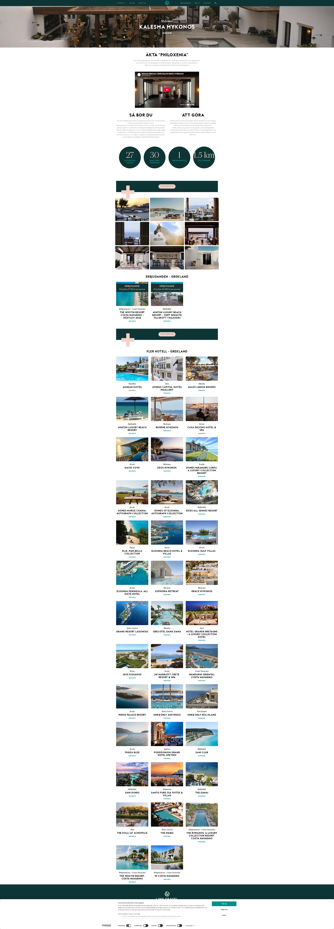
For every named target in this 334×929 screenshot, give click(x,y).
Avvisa (224, 915)
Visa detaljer (189, 925)
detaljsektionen (177, 921)
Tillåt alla (224, 904)
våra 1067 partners (128, 905)
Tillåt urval (224, 909)
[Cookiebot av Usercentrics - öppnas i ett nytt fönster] (106, 925)
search (215, 3)
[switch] (145, 925)
